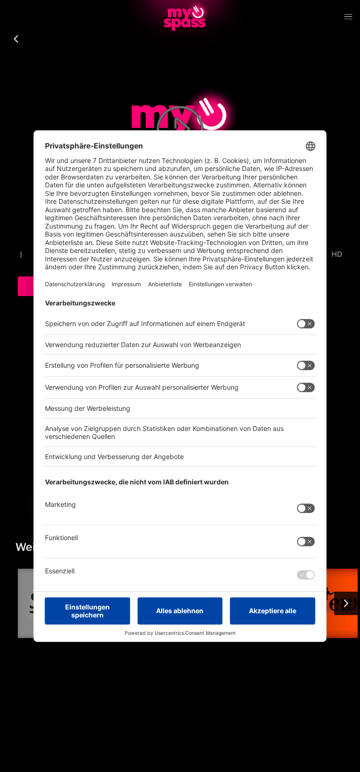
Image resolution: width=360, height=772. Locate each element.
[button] (16, 39)
